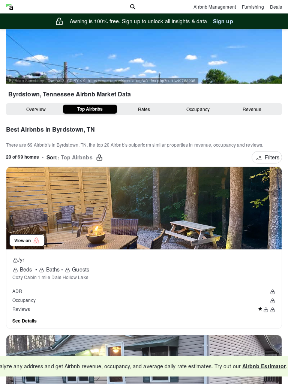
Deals (276, 6)
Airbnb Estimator (264, 366)
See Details (24, 320)
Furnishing (253, 6)
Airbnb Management (215, 6)
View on (23, 240)
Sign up (223, 21)
